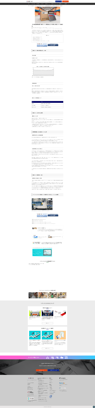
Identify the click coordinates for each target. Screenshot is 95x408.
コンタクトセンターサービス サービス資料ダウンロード (60, 341)
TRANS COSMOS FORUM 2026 (58, 316)
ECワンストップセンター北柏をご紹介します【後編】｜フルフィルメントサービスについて (44, 223)
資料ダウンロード (58, 1)
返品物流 (58, 28)
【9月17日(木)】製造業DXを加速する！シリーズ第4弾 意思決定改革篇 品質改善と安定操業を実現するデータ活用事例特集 (47, 318)
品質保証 (61, 28)
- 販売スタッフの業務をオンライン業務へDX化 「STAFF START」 (43, 393)
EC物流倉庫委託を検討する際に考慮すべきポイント (40, 219)
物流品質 (56, 28)
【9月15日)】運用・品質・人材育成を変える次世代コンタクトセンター (34, 317)
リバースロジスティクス (43, 28)
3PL (54, 28)
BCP (59, 28)
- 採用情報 (50, 387)
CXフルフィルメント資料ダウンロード (46, 340)
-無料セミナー (51, 382)
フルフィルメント (37, 28)
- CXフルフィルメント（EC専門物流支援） (42, 390)
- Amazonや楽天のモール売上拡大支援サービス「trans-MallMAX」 (43, 384)
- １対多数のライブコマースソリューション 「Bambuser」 (43, 396)
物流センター (50, 28)
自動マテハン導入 (56, 139)
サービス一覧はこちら (33, 357)
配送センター (48, 28)
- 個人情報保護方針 (51, 393)
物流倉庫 (40, 28)
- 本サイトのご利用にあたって (52, 390)
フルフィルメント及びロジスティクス (50, 27)
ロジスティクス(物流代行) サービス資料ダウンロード (34, 341)
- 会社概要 (50, 385)
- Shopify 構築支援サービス (41, 380)
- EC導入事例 (50, 379)
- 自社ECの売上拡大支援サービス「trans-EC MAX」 (43, 386)
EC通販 (53, 28)
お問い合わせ (64, 1)
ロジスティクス (33, 28)
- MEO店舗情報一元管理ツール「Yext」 (42, 399)
